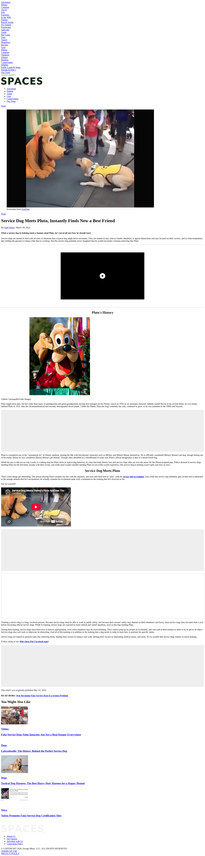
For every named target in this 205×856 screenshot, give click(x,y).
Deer (3, 37)
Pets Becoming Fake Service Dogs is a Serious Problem (42, 695)
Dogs (3, 106)
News (4, 810)
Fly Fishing (6, 25)
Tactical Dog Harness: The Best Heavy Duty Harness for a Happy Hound (43, 783)
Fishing (4, 20)
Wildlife (4, 65)
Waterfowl (5, 42)
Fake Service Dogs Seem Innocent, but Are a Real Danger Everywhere (41, 734)
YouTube (25, 209)
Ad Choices (12, 839)
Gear (3, 47)
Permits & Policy (8, 70)
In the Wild (6, 17)
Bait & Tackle (7, 22)
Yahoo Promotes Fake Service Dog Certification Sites (31, 815)
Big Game (5, 35)
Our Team (5, 72)
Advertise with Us (15, 841)
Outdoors (5, 55)
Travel (4, 10)
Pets (3, 12)
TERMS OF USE (9, 851)
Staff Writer (9, 227)
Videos (5, 728)
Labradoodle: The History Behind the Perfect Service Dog (34, 751)
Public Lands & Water (11, 67)
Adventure (5, 2)
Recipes (4, 45)
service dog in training (133, 476)
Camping (5, 7)
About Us (11, 836)
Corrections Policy (15, 844)
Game (3, 32)
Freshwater (6, 27)
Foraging (5, 15)
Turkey (4, 40)
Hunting (4, 60)
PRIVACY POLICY (10, 853)
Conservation (7, 62)
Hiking (4, 5)
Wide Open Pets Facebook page (33, 641)
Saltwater (5, 30)
